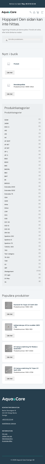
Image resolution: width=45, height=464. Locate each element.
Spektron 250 (9, 236)
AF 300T (7, 141)
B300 (6, 162)
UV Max (7, 278)
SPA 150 (7, 233)
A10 (5, 130)
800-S (6, 127)
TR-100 (7, 257)
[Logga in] (34, 12)
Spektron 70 (8, 243)
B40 (5, 166)
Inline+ (6, 208)
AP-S (6, 155)
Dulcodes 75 (8, 194)
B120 (6, 159)
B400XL (7, 169)
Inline (6, 204)
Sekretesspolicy (7, 439)
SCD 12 (6, 226)
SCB (5, 219)
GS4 (5, 197)
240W (6, 123)
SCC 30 (7, 222)
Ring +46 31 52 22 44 (29, 4)
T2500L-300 (9, 247)
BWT (6, 176)
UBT (5, 268)
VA (5, 282)
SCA (5, 215)
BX (5, 180)
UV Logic (7, 275)
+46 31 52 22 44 (7, 419)
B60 (5, 173)
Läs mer (9, 72)
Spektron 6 (8, 240)
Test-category (9, 254)
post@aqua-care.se (9, 423)
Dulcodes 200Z (9, 187)
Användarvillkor (7, 441)
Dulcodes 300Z (9, 190)
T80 (5, 250)
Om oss (4, 434)
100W (6, 120)
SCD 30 (7, 229)
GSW (6, 201)
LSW (6, 211)
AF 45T (6, 145)
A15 (5, 134)
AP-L (6, 152)
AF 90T (6, 148)
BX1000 (7, 183)
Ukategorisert (9, 271)
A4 (5, 137)
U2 (5, 264)
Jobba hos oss (7, 436)
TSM (5, 261)
